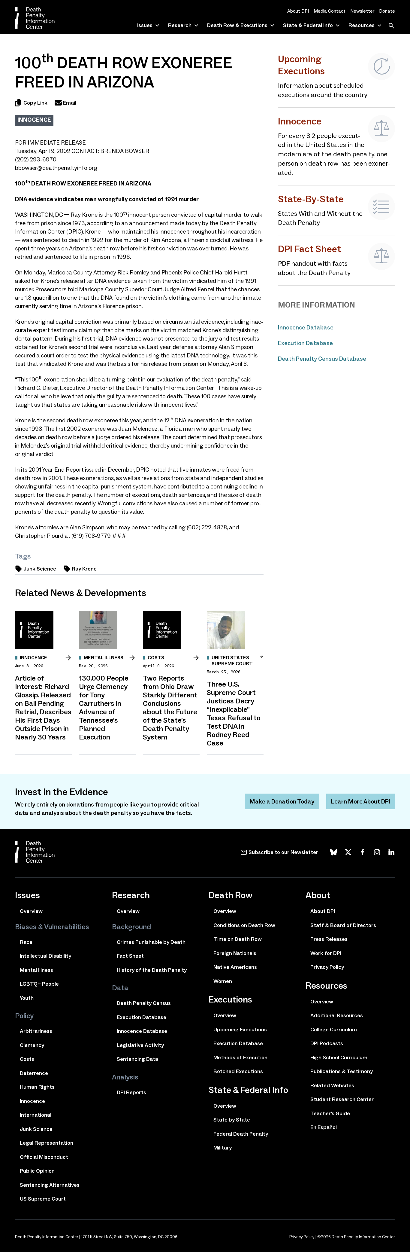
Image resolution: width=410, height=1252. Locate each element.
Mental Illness (36, 970)
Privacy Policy (327, 967)
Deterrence (34, 1073)
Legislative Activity (140, 1045)
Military (222, 1147)
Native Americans (235, 967)
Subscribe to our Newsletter (283, 852)
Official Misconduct (44, 1157)
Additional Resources (336, 1015)
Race (26, 942)
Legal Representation (46, 1143)
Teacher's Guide (330, 1113)
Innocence (34, 119)
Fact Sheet (130, 956)
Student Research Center (342, 1099)
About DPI (298, 11)
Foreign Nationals (234, 953)
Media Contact (329, 11)
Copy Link (35, 102)
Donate (387, 11)
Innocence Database (305, 327)
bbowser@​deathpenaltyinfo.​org (56, 167)
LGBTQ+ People (39, 984)
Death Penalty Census (144, 1003)
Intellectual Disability (45, 956)
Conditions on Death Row (244, 925)
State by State (231, 1119)
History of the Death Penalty (152, 970)
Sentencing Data (137, 1059)
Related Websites (332, 1085)
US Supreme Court (43, 1198)
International (35, 1115)
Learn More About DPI (360, 801)
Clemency (32, 1045)
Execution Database (305, 343)
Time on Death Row (237, 939)
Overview (31, 911)
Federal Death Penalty (240, 1134)
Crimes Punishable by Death (151, 942)
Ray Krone (84, 568)
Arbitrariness (36, 1031)
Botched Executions (238, 1071)
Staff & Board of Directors (343, 925)
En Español (323, 1127)
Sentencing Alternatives (50, 1185)
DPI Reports (131, 1092)
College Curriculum (333, 1029)
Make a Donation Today (282, 801)
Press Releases (329, 939)
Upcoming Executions (240, 1029)
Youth (27, 998)
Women (222, 981)
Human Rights (37, 1087)
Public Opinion (37, 1171)
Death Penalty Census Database (322, 358)
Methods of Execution (240, 1057)
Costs (27, 1059)
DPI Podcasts (326, 1043)
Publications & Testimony (341, 1071)
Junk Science (39, 568)
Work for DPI (325, 953)
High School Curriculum (338, 1057)
